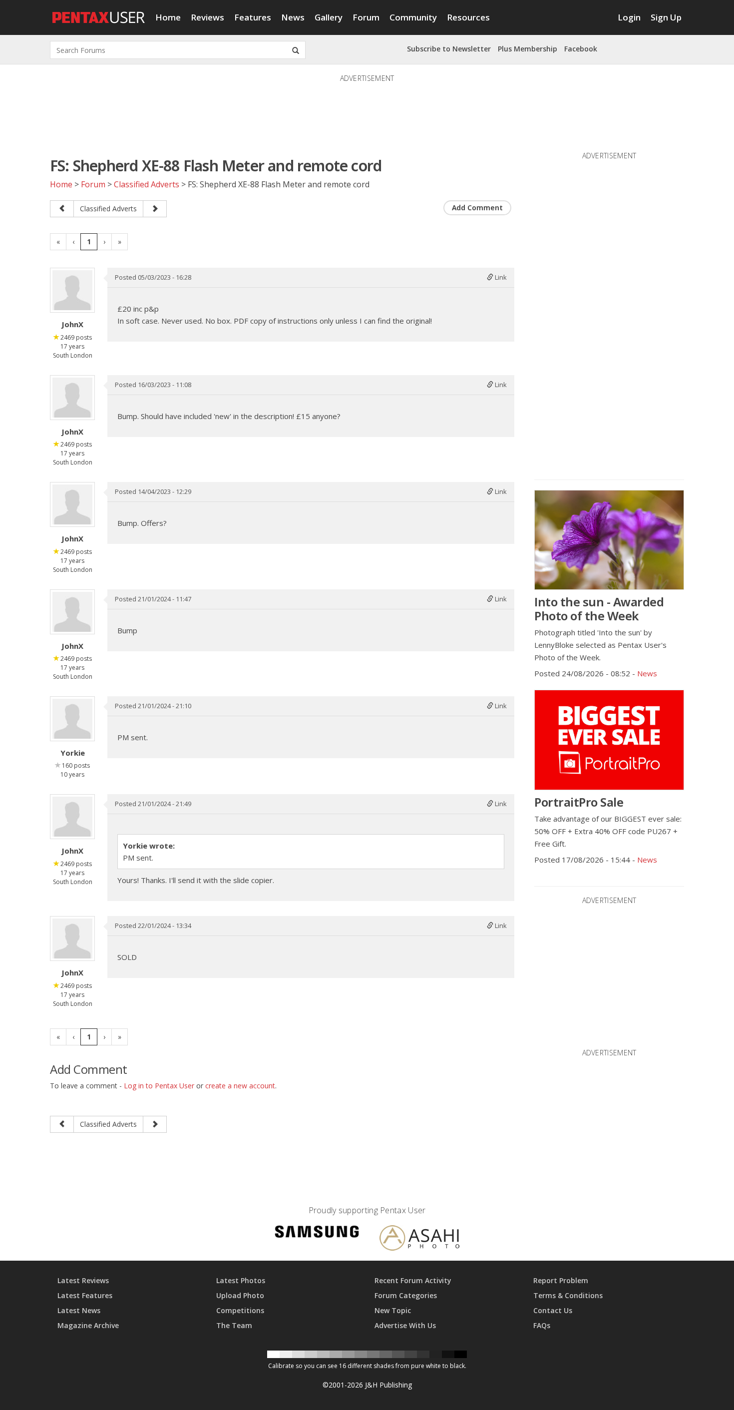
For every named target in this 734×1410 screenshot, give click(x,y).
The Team (234, 1325)
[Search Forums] (295, 49)
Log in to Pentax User (159, 1085)
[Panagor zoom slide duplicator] (62, 208)
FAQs (541, 1325)
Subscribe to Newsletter (449, 48)
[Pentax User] (98, 12)
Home (168, 17)
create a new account (240, 1085)
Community (413, 17)
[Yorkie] (72, 718)
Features (252, 17)
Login (629, 17)
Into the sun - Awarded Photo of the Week (599, 608)
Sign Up (666, 17)
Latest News (78, 1310)
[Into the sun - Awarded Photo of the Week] (609, 540)
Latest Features (84, 1295)
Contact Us (552, 1310)
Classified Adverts (146, 184)
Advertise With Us (405, 1325)
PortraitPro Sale (578, 802)
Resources (468, 17)
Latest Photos (240, 1280)
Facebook (580, 48)
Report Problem (560, 1280)
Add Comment (477, 207)
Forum (366, 17)
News (293, 17)
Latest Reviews (83, 1280)
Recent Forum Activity (412, 1280)
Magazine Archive (88, 1325)
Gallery (329, 17)
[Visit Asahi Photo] (419, 1239)
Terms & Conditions (568, 1295)
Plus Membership (527, 48)
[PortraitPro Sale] (609, 740)
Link (500, 277)
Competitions (240, 1310)
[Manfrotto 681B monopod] (155, 208)
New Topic (392, 1310)
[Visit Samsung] (317, 1233)
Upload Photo (240, 1295)
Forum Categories (405, 1295)
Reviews (207, 17)
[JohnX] (72, 290)
